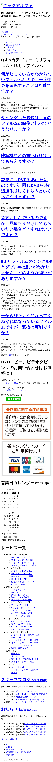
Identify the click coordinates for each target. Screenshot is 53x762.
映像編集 (15, 653)
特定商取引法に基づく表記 (18, 752)
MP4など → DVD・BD (21, 574)
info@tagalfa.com (21, 34)
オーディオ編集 (18, 656)
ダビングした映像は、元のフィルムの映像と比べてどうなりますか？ (26, 123)
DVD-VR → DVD (19, 595)
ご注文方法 (11, 50)
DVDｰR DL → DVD (20, 592)
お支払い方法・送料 (15, 53)
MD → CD (16, 637)
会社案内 (10, 47)
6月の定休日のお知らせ (35, 729)
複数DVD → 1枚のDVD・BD (24, 659)
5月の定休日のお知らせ (35, 732)
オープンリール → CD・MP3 (24, 643)
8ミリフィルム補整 (20, 629)
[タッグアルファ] (17, 5)
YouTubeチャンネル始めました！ (31, 699)
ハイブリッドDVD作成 (21, 571)
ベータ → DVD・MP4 (21, 616)
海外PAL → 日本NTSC (21, 600)
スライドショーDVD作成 (22, 662)
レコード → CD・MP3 (21, 645)
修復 (10, 355)
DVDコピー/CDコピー (21, 557)
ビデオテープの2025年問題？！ (30, 691)
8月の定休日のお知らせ (35, 724)
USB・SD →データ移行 (22, 576)
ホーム (9, 42)
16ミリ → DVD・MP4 (21, 624)
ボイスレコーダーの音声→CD (25, 635)
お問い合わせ (7, 34)
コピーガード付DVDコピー (24, 563)
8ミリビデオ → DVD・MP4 (23, 608)
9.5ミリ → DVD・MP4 (21, 627)
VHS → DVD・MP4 (20, 605)
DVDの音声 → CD (19, 648)
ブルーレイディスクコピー (23, 560)
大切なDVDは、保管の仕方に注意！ (32, 694)
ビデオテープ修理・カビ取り (24, 670)
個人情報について (14, 749)
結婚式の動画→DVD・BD (23, 582)
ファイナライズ (18, 590)
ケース (14, 672)
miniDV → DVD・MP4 (21, 613)
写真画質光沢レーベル (26, 697)
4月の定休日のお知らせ (35, 734)
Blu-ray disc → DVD (20, 597)
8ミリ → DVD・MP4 (20, 621)
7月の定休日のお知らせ (35, 726)
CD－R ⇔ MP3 (18, 584)
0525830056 (7, 32)
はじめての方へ (13, 45)
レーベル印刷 (17, 667)
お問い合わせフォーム (16, 390)
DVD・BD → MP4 (19, 579)
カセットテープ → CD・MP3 (24, 640)
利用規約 (10, 755)
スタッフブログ (24, 679)
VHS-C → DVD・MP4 (21, 610)
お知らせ (19, 709)
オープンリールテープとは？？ (30, 702)
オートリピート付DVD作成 (24, 565)
